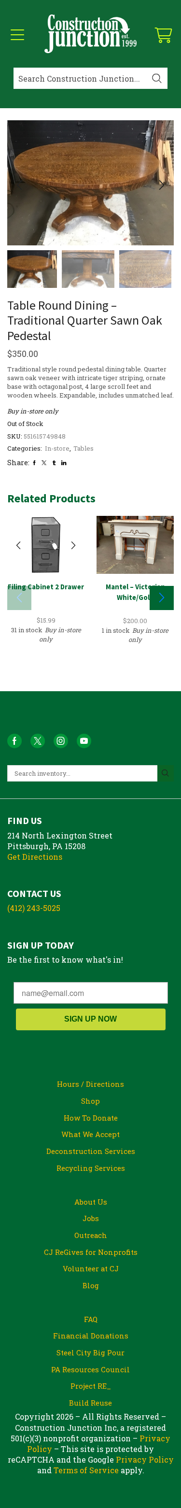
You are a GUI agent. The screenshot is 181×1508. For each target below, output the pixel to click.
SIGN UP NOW (90, 1019)
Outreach (90, 1235)
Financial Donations (90, 1335)
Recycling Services (90, 1168)
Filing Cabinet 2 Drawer (46, 586)
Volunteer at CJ (91, 1268)
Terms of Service (86, 1470)
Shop (90, 1101)
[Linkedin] (63, 462)
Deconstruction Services (90, 1151)
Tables (83, 448)
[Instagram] (61, 741)
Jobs (91, 1218)
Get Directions (34, 857)
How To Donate (91, 1118)
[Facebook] (34, 462)
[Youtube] (84, 741)
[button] (19, 185)
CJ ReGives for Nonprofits (91, 1252)
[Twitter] (44, 462)
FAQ (90, 1319)
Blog (91, 1285)
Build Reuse (90, 1403)
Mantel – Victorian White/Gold (135, 592)
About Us (90, 1202)
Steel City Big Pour (90, 1352)
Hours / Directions (90, 1084)
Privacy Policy (145, 1459)
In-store (57, 448)
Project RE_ (90, 1386)
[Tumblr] (54, 462)
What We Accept (90, 1134)
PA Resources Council (90, 1369)
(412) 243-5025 (33, 908)
